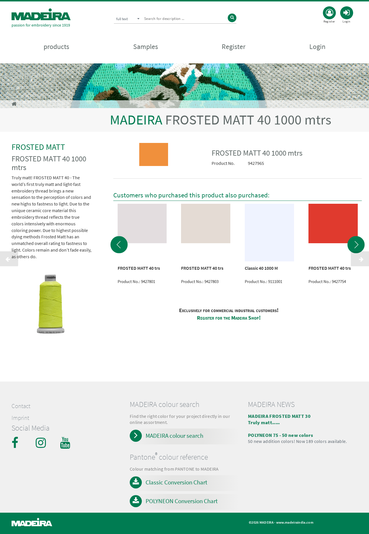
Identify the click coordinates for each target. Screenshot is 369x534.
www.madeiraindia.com (294, 522)
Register (233, 46)
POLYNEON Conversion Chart (182, 501)
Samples (145, 46)
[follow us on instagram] (41, 442)
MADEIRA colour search (174, 435)
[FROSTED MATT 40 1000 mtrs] (154, 155)
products (56, 46)
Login (317, 46)
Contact (21, 406)
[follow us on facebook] (17, 442)
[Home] (41, 14)
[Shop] (14, 104)
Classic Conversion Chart (176, 482)
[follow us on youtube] (65, 442)
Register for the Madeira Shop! (229, 317)
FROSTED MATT (38, 146)
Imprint (20, 418)
